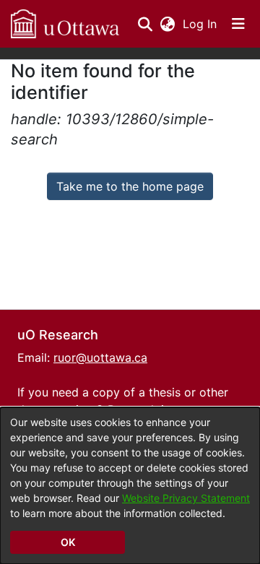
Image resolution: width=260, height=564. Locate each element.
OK (68, 542)
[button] (65, 24)
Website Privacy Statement (186, 498)
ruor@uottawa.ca (100, 357)
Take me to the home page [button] (130, 186)
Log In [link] (200, 24)
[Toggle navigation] (238, 24)
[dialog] (130, 485)
